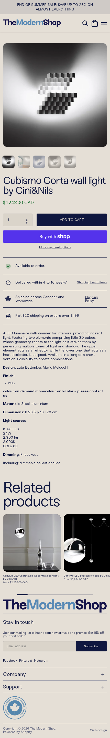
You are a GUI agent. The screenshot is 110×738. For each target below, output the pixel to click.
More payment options (55, 247)
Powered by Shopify (17, 732)
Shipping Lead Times (92, 282)
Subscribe (91, 646)
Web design (98, 730)
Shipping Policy (91, 298)
